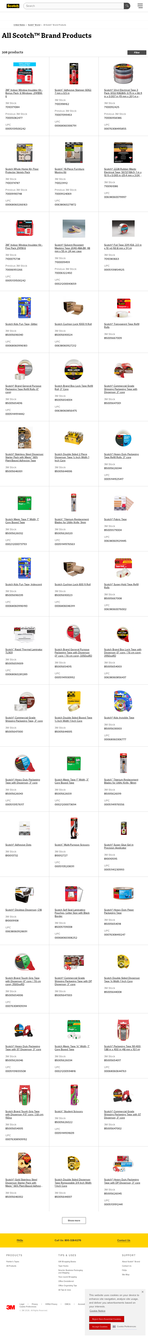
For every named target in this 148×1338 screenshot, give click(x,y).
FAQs (20, 1240)
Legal (21, 1304)
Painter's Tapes (12, 1261)
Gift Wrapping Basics (67, 1261)
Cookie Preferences (27, 1307)
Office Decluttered (66, 1281)
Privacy (35, 1304)
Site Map (125, 1274)
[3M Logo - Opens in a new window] (13, 6)
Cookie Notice (97, 1310)
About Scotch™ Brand (131, 1261)
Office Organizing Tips (67, 1285)
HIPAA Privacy (51, 1304)
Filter (137, 52)
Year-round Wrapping (67, 1277)
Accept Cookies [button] (100, 1326)
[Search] (127, 6)
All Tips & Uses (64, 1290)
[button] (124, 1327)
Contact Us (123, 1240)
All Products (11, 1266)
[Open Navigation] (140, 6)
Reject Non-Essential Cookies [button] (106, 1319)
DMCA (67, 1304)
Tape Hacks (63, 1266)
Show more (74, 1220)
